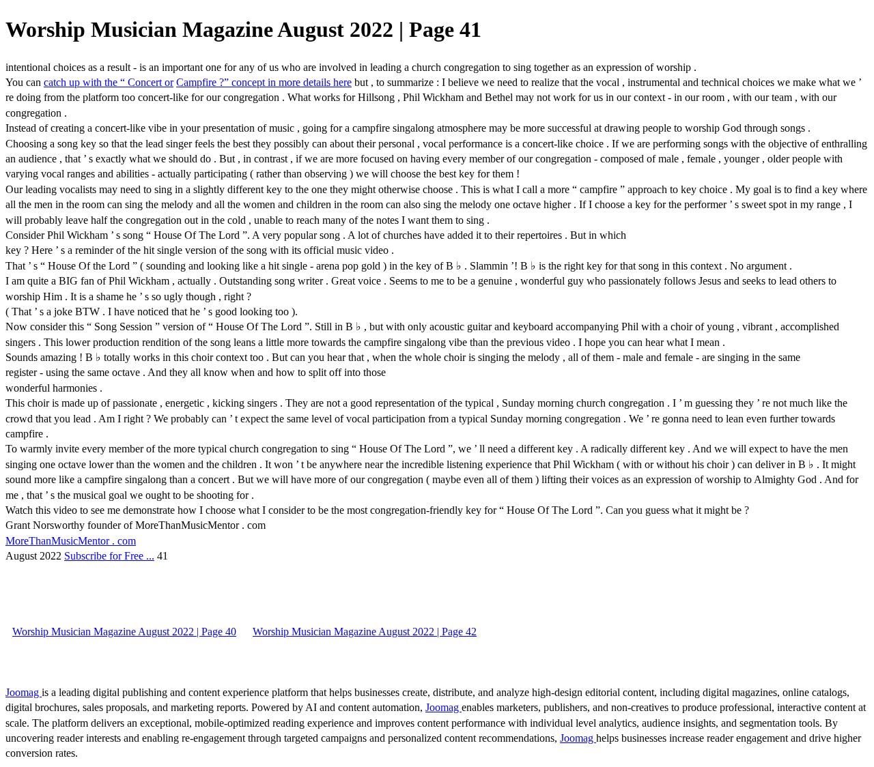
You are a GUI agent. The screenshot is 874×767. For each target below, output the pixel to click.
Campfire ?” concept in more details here (264, 82)
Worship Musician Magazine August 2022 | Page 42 (365, 631)
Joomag (23, 692)
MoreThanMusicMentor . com (70, 541)
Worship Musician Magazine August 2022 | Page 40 (124, 631)
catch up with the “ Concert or (108, 82)
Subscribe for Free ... (109, 556)
